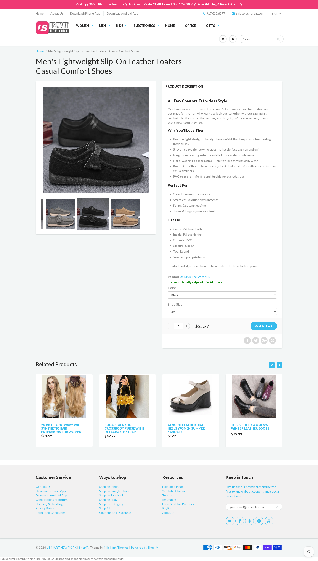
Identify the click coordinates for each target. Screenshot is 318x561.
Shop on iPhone (109, 486)
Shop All (104, 508)
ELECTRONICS (144, 26)
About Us (56, 13)
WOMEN (82, 26)
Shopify (84, 547)
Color (172, 288)
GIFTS (210, 26)
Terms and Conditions (51, 512)
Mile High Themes (116, 547)
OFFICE (190, 26)
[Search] (278, 39)
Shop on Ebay (108, 499)
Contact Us (43, 486)
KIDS (120, 26)
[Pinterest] (249, 521)
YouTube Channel (174, 491)
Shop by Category (111, 504)
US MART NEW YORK (195, 277)
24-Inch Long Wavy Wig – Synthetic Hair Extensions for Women (62, 428)
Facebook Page (172, 486)
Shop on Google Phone (114, 491)
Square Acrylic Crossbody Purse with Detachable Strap (124, 428)
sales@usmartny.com (250, 13)
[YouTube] (269, 521)
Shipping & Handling (49, 504)
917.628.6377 (215, 13)
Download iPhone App (85, 13)
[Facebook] (239, 521)
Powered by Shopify (144, 547)
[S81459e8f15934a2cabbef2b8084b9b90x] (95, 140)
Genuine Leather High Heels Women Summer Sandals (186, 428)
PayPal (166, 508)
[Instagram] (259, 521)
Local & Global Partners (178, 504)
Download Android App (122, 13)
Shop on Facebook (111, 495)
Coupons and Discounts (115, 512)
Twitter (167, 495)
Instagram (169, 499)
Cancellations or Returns (52, 499)
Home (40, 13)
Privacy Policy (45, 508)
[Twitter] (230, 521)
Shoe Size (175, 304)
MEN (102, 26)
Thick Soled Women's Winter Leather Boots (250, 426)
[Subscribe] (276, 507)
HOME (170, 26)
